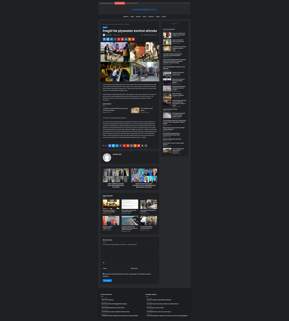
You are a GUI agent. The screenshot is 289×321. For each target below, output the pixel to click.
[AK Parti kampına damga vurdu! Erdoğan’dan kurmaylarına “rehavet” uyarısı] (167, 102)
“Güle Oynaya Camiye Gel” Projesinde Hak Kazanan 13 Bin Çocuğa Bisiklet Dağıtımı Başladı (174, 122)
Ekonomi (138, 16)
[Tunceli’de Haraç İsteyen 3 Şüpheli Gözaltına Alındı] (167, 49)
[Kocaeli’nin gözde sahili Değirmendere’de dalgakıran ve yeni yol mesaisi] (130, 220)
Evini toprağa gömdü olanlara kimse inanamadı (178, 150)
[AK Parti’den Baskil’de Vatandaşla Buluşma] (148, 220)
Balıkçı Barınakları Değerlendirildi (108, 227)
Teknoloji (151, 16)
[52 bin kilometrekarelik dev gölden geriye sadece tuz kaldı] (167, 115)
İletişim (164, 16)
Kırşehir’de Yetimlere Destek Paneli (178, 73)
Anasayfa (125, 16)
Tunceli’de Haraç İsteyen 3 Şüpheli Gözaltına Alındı (179, 48)
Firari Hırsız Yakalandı (169, 29)
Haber (132, 16)
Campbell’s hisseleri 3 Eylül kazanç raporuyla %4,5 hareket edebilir (172, 54)
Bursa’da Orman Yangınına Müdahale (178, 94)
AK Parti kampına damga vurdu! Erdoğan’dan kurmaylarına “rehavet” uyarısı (179, 103)
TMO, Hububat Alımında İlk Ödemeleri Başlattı (129, 211)
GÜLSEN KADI (109, 35)
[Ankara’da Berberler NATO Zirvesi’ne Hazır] (167, 42)
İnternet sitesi (134, 268)
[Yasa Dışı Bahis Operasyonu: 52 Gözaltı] (148, 204)
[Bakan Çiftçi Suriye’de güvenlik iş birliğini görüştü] (167, 81)
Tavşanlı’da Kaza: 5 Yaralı (170, 109)
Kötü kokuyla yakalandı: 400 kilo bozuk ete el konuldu (179, 88)
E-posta (105, 268)
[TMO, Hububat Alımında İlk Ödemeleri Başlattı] (130, 204)
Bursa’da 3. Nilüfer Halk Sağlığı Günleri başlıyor (178, 34)
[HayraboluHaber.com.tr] (144, 9)
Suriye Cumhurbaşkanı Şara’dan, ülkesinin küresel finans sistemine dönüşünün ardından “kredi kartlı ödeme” (174, 61)
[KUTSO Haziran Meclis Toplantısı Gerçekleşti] (111, 204)
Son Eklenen (174, 23)
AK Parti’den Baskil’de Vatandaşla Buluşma (146, 227)
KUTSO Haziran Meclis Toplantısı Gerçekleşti (109, 211)
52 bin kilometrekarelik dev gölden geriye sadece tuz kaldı (178, 115)
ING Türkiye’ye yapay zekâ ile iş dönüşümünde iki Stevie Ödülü (171, 134)
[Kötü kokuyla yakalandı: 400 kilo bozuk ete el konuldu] (167, 88)
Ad (104, 262)
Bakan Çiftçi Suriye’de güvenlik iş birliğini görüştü (178, 80)
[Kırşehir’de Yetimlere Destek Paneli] (167, 74)
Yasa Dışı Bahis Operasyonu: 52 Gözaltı (148, 211)
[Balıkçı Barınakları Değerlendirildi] (111, 220)
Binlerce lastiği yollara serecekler (172, 139)
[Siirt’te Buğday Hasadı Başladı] (135, 110)
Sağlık (144, 16)
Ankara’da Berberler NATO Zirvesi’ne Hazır (135, 3)
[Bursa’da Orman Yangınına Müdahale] (167, 96)
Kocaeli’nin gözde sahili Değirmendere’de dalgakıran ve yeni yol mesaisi (130, 228)
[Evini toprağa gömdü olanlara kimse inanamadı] (167, 150)
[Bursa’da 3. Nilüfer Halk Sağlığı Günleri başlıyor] (167, 35)
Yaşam (157, 16)
